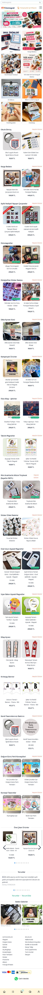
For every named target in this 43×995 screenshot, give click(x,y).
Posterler (6, 960)
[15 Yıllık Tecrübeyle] (8, 7)
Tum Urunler (29, 952)
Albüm (5, 962)
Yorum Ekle (26, 895)
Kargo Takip (29, 947)
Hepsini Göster (37, 129)
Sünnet (5, 944)
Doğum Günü (7, 942)
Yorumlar (15, 895)
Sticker (5, 957)
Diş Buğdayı (7, 949)
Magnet (5, 939)
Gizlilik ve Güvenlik (31, 944)
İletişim (27, 954)
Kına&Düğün (7, 952)
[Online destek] (16, 979)
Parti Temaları (7, 954)
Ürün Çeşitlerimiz (31, 949)
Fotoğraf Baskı (8, 965)
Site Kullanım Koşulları (32, 942)
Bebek (5, 947)
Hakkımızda (29, 939)
